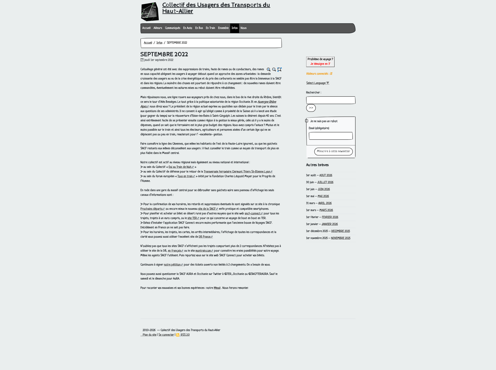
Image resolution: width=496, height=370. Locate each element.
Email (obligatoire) (319, 128)
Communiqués (172, 28)
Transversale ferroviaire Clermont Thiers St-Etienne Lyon (237, 171)
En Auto (187, 28)
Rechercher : (313, 92)
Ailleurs (158, 28)
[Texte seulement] (279, 69)
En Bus (199, 28)
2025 (340, 231)
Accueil (146, 28)
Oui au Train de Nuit (180, 167)
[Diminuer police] (274, 69)
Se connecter (166, 335)
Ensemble (223, 28)
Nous (243, 28)
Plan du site (148, 335)
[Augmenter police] (268, 69)
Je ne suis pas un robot (324, 121)
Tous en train (185, 176)
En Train (210, 28)
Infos (235, 28)
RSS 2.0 (184, 335)
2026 (325, 175)
